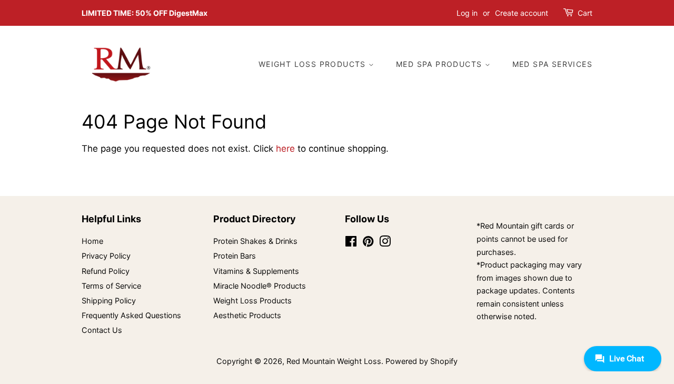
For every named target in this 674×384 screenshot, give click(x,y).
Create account (521, 12)
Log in (467, 12)
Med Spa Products (440, 64)
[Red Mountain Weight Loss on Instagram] (385, 243)
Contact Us (102, 330)
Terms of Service (111, 285)
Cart (585, 12)
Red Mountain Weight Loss (333, 361)
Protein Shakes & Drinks (255, 241)
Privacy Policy (106, 255)
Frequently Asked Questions (131, 315)
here (285, 148)
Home (92, 241)
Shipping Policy (109, 300)
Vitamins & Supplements (256, 271)
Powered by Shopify (421, 361)
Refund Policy (106, 271)
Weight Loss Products (314, 64)
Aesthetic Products (247, 315)
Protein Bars (234, 255)
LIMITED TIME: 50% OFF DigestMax (144, 12)
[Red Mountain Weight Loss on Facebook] (351, 243)
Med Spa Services (552, 64)
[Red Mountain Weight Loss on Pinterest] (368, 243)
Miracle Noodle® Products (259, 285)
